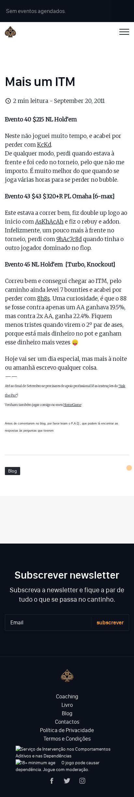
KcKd (44, 144)
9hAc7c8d (69, 239)
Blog (12, 471)
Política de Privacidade (67, 730)
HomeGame (72, 405)
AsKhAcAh (49, 221)
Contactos (67, 721)
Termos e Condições (67, 738)
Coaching (67, 696)
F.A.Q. (75, 423)
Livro (67, 705)
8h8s (43, 298)
